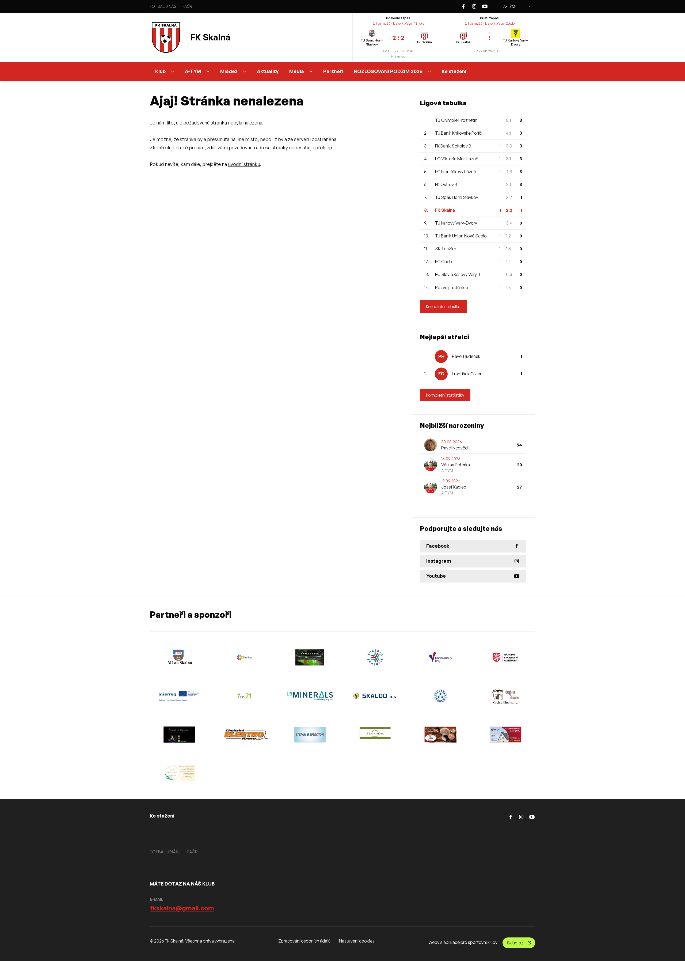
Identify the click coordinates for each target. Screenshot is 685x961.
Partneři (333, 71)
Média (296, 71)
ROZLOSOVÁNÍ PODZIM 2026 (388, 71)
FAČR (187, 6)
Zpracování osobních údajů (304, 941)
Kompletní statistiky (445, 395)
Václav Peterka (455, 464)
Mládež (229, 71)
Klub (160, 71)
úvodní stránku (244, 164)
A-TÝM (509, 6)
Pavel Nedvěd (454, 448)
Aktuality (268, 71)
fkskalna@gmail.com (182, 908)
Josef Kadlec (453, 487)
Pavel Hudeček (466, 356)
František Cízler (466, 373)
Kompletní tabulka (443, 306)
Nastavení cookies (357, 941)
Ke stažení (454, 71)
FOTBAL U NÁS (163, 6)
